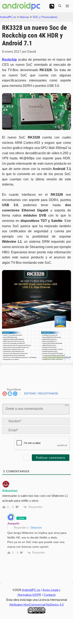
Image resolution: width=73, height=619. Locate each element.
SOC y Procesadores (45, 17)
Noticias (24, 17)
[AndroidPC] (21, 6)
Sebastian (36, 527)
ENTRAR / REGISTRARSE (40, 393)
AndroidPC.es (8, 17)
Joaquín (13, 523)
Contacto (50, 595)
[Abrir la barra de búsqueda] (59, 6)
